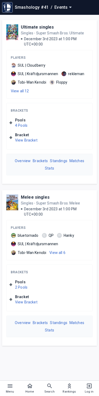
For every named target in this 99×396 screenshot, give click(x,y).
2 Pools (21, 287)
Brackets (19, 110)
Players (18, 58)
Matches (76, 161)
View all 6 (57, 253)
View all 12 (20, 91)
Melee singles (35, 197)
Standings (58, 161)
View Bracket (26, 140)
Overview (23, 161)
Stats (49, 168)
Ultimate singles (37, 27)
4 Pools (21, 125)
